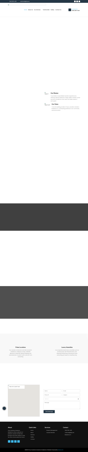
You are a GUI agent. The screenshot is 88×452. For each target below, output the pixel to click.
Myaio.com (60, 450)
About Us (30, 10)
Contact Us (58, 10)
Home (25, 10)
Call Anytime (75, 9)
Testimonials (46, 10)
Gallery (52, 10)
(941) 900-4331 (76, 10)
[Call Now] (4, 408)
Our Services (37, 10)
